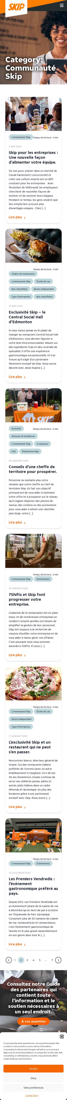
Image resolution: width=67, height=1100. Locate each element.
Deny (33, 1078)
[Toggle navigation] (62, 5)
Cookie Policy (31, 1095)
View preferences (33, 1087)
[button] (62, 1036)
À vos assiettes (33, 1021)
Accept (34, 1068)
